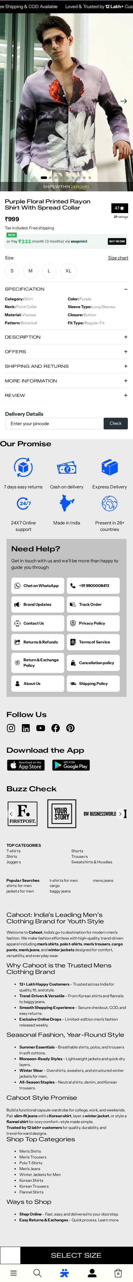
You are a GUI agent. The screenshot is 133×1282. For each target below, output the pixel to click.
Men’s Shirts (30, 1151)
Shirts (11, 856)
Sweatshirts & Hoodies (91, 861)
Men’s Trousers (32, 1157)
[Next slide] (125, 102)
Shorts (77, 850)
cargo (55, 885)
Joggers (13, 861)
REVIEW (15, 395)
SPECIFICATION (24, 289)
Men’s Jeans (29, 1168)
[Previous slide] (7, 102)
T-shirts (13, 850)
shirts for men (19, 885)
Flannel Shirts (31, 1192)
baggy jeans (60, 891)
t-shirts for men (64, 880)
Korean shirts (90, 995)
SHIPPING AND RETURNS (37, 366)
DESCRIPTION (22, 337)
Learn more (108, 1219)
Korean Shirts (31, 1180)
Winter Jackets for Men (40, 1174)
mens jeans (103, 880)
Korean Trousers (34, 1186)
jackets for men (20, 891)
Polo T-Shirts (30, 1162)
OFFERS (15, 351)
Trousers (79, 856)
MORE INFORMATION (31, 380)
